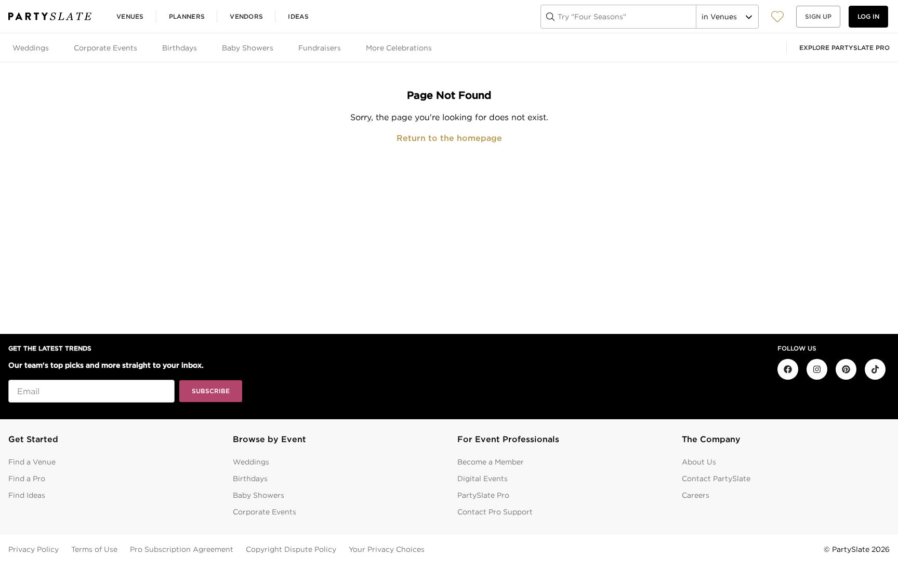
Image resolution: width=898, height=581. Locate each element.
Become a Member (490, 462)
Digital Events (482, 478)
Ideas (298, 16)
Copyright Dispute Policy (291, 549)
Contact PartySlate (716, 478)
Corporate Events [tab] (105, 48)
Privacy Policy (33, 549)
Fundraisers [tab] (319, 48)
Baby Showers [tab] (247, 48)
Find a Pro (26, 478)
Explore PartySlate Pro (844, 47)
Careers (695, 495)
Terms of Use (94, 549)
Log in (868, 16)
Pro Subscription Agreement (181, 549)
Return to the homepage (449, 138)
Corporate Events (264, 512)
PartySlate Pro (483, 495)
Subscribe (211, 391)
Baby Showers (258, 495)
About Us (699, 462)
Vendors (246, 16)
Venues (130, 16)
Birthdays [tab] (179, 48)
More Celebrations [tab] (399, 48)
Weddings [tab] (30, 48)
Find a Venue (32, 462)
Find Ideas (26, 495)
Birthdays (250, 478)
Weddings (251, 462)
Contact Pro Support (495, 512)
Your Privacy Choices (387, 549)
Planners (187, 16)
